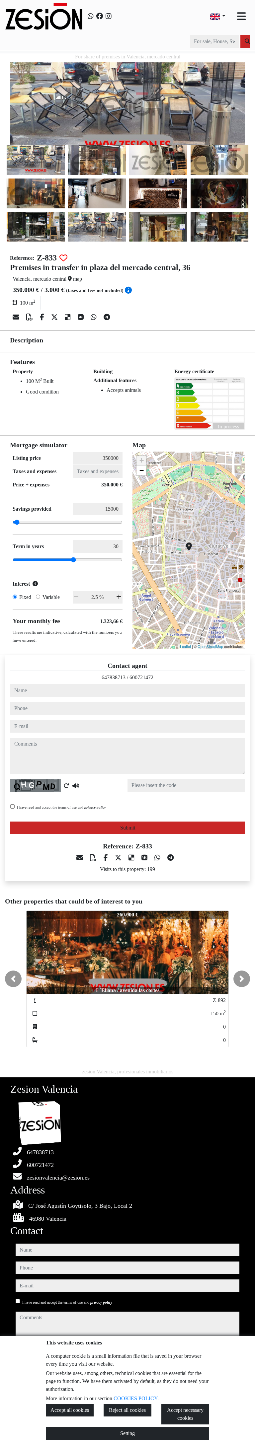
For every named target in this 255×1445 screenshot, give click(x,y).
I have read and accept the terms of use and (61, 807)
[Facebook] (99, 16)
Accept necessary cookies (185, 1414)
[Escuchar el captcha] (75, 785)
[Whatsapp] (91, 16)
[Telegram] (107, 317)
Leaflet (185, 646)
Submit (127, 828)
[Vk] (81, 317)
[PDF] (30, 317)
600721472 (141, 677)
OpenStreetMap (210, 646)
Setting (127, 1433)
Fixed (25, 597)
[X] (55, 317)
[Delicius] (68, 317)
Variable (51, 597)
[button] (13, 979)
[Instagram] (109, 16)
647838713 (114, 677)
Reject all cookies (127, 1410)
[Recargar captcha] (66, 785)
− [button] (141, 470)
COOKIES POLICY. (136, 1398)
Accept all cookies (69, 1410)
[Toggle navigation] (241, 16)
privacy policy (95, 807)
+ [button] (141, 460)
